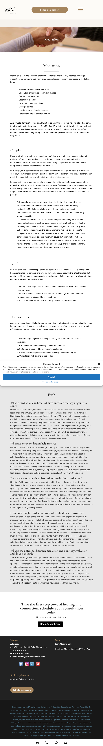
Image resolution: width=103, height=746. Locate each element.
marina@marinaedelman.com (31, 656)
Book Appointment (50, 624)
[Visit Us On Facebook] (21, 666)
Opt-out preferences (50, 382)
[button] (99, 364)
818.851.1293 (23, 653)
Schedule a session (49, 9)
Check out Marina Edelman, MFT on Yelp (72, 649)
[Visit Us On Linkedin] (32, 666)
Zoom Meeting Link (63, 644)
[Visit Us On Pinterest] (37, 666)
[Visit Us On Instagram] (26, 666)
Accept (51, 377)
